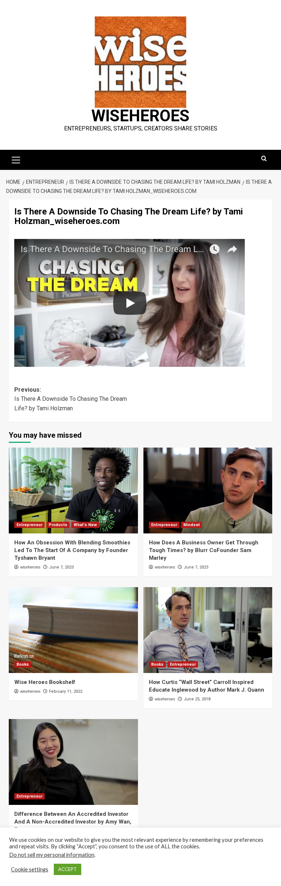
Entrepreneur (29, 524)
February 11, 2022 (65, 691)
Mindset (191, 524)
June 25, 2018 (197, 699)
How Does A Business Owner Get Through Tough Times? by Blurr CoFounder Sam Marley (203, 550)
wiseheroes (30, 567)
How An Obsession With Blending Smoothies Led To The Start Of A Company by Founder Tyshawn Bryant (72, 550)
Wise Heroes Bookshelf (44, 682)
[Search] (264, 158)
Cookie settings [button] (29, 869)
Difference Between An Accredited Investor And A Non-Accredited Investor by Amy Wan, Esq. (72, 822)
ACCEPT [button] (67, 869)
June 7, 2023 (61, 567)
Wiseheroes (140, 115)
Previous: (70, 399)
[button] (16, 159)
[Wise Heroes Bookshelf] (73, 630)
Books (22, 664)
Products (58, 524)
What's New (85, 524)
